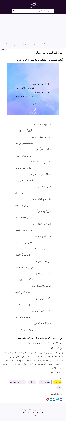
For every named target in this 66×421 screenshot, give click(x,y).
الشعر (35, 44)
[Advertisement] (33, 27)
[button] (42, 412)
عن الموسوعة (6, 44)
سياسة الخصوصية (33, 416)
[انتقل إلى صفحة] (13, 11)
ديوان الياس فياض (44, 382)
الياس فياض (21, 60)
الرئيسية (43, 44)
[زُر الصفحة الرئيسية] (33, 5)
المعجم (16, 44)
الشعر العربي (32, 382)
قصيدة (3, 49)
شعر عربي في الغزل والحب (17, 382)
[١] (52, 367)
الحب (58, 387)
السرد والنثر (26, 44)
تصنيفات (61, 379)
